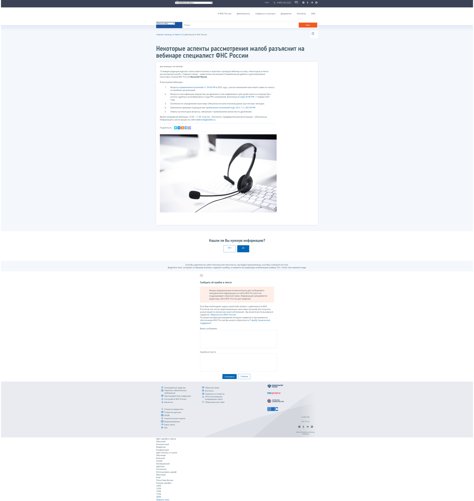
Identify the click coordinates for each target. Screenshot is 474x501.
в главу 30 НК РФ (246, 96)
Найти (308, 25)
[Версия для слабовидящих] (267, 2)
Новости (178, 34)
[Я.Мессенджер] (175, 127)
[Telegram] (185, 127)
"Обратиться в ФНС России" (223, 314)
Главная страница (164, 34)
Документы (286, 13)
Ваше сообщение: (208, 328)
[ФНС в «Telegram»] (312, 2)
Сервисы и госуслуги (265, 13)
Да (243, 247)
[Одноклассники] (182, 127)
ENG (313, 13)
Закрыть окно (162, 499)
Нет (229, 247)
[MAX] (189, 127)
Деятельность (243, 13)
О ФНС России (224, 13)
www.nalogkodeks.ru (206, 119)
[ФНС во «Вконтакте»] (303, 2)
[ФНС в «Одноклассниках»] (307, 2)
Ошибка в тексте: (208, 352)
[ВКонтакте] (179, 127)
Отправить (229, 376)
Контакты (301, 13)
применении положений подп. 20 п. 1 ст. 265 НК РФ (230, 107)
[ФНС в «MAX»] (316, 2)
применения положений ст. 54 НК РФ (197, 87)
